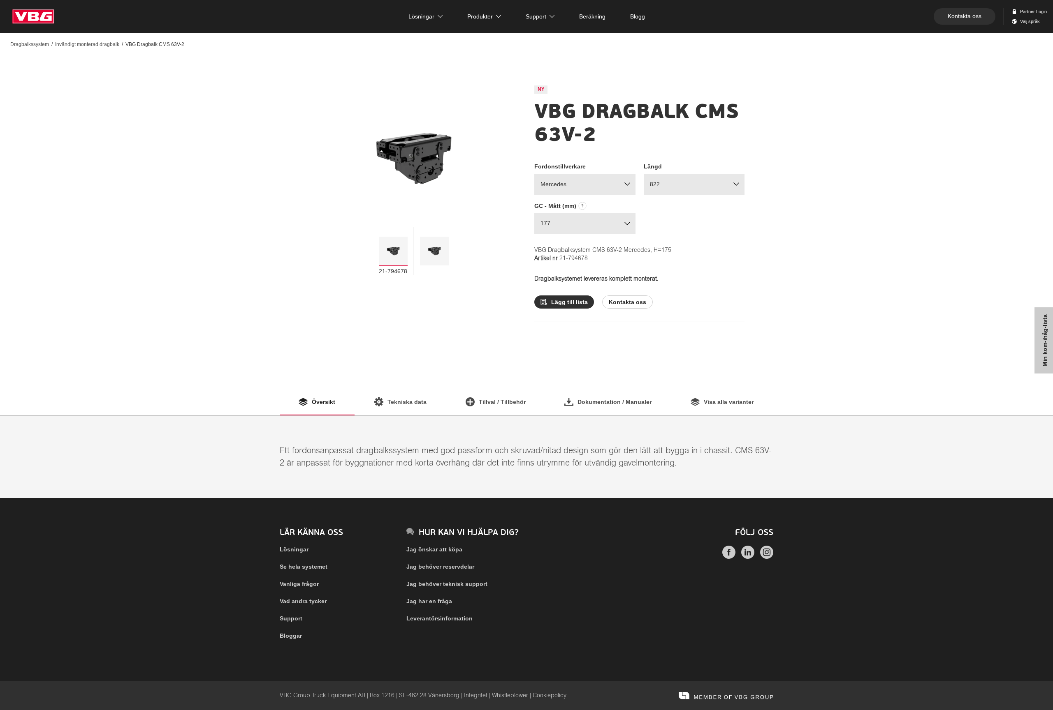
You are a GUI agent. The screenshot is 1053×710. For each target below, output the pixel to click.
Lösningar (294, 549)
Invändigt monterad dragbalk (87, 44)
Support (291, 618)
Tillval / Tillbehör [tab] (502, 402)
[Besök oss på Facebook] (728, 556)
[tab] (393, 251)
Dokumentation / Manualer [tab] (615, 402)
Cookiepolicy (549, 695)
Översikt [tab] (323, 402)
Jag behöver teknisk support (446, 584)
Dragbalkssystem (29, 44)
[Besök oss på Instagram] (766, 556)
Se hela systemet (303, 566)
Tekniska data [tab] (407, 402)
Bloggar (291, 635)
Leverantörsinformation (439, 618)
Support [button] (536, 16)
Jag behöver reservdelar (440, 566)
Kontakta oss (964, 16)
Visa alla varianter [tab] (729, 402)
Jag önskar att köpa (434, 549)
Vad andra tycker (303, 601)
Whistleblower (510, 695)
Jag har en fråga (429, 601)
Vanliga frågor (299, 584)
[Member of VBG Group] (726, 695)
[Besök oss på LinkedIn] (747, 556)
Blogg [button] (637, 16)
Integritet (475, 695)
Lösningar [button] (421, 16)
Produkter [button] (480, 16)
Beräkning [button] (592, 16)
